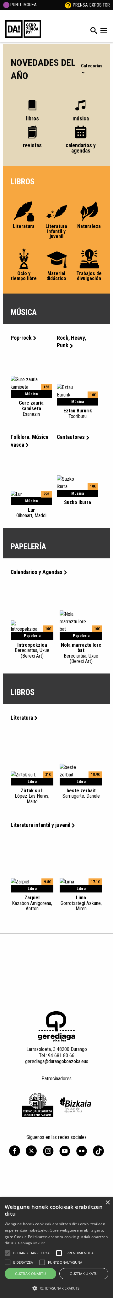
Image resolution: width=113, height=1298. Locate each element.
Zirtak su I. (32, 796)
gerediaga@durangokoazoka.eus (56, 1061)
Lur (31, 512)
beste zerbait (81, 793)
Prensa (80, 4)
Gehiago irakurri (32, 1243)
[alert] (56, 1247)
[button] (7, 1253)
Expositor (99, 4)
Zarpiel (32, 903)
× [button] (107, 1202)
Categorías (91, 66)
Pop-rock (21, 338)
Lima (81, 903)
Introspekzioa (32, 650)
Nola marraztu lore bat (81, 653)
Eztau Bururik (77, 413)
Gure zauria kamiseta (31, 408)
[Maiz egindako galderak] (68, 4)
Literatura (22, 718)
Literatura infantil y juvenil (40, 825)
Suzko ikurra (77, 502)
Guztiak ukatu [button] (84, 1273)
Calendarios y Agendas (36, 572)
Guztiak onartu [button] (30, 1273)
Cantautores (71, 437)
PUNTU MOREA (23, 4)
